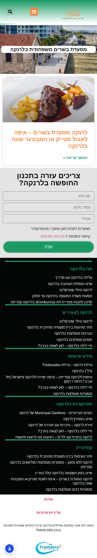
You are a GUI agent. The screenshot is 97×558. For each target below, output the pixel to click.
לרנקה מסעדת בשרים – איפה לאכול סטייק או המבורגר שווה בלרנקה (50, 139)
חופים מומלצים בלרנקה (74, 340)
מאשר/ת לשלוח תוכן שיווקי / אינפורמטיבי (60, 228)
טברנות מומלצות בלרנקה (73, 333)
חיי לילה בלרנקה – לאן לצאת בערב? (65, 346)
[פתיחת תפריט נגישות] (9, 548)
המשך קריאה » (75, 158)
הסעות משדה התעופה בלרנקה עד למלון (62, 296)
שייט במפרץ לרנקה (77, 419)
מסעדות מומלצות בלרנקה (72, 394)
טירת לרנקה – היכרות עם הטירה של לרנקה (60, 425)
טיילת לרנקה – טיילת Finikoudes (67, 365)
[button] (34, 12)
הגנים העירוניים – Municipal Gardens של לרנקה (55, 413)
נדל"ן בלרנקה (82, 371)
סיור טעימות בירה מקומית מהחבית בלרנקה (59, 327)
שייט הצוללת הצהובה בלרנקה (70, 284)
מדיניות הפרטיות (53, 236)
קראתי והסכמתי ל (65, 236)
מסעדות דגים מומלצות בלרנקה (69, 489)
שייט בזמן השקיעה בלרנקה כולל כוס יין (63, 473)
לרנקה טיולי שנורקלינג (76, 290)
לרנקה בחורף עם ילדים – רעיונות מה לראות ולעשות (53, 437)
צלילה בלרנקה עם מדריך (73, 277)
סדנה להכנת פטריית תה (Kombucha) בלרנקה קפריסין (51, 302)
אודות (48, 499)
